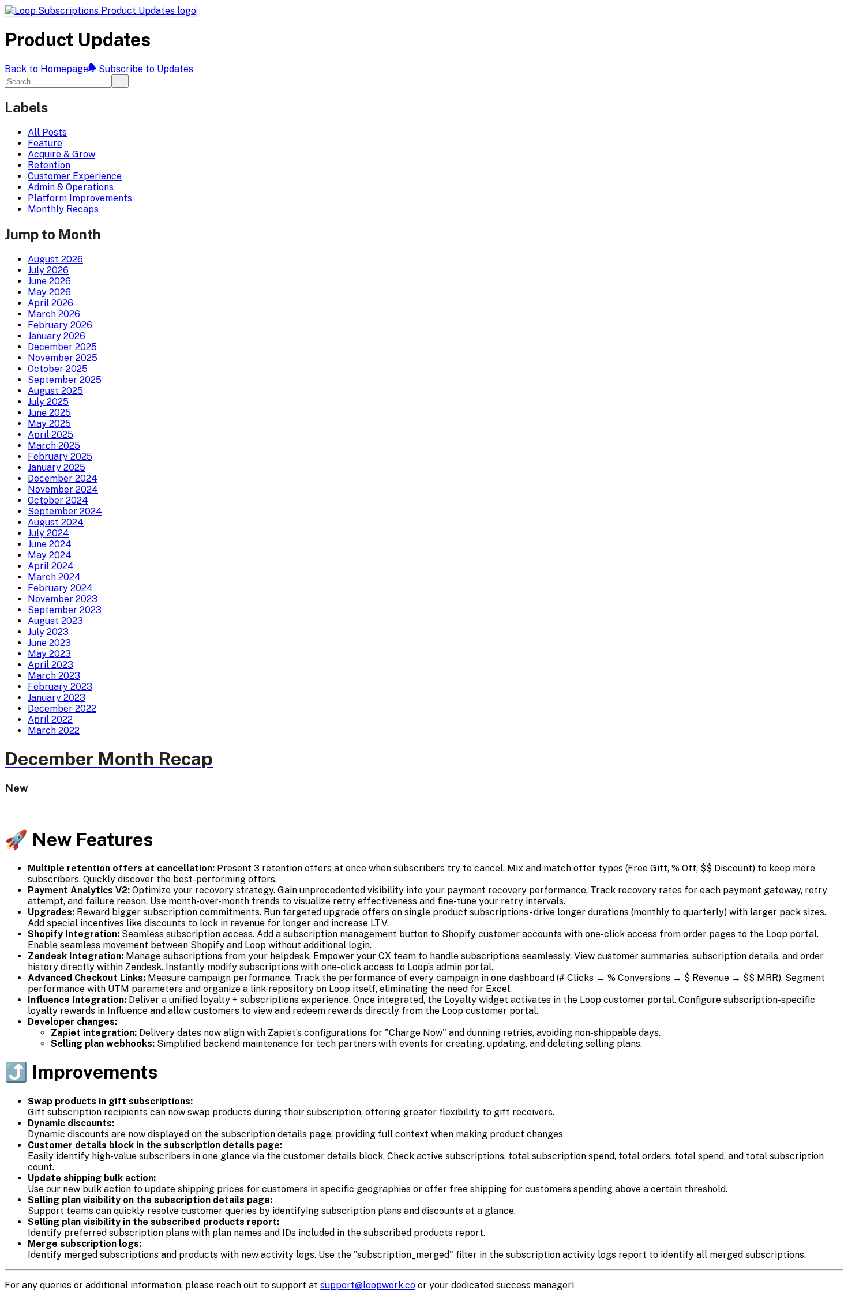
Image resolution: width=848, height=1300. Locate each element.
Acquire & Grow (61, 154)
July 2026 (48, 270)
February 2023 (60, 686)
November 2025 (62, 357)
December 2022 (62, 708)
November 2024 (63, 489)
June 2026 (49, 281)
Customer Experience (75, 176)
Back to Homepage (46, 68)
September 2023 (65, 609)
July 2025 (48, 401)
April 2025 (50, 434)
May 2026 (49, 292)
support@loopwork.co (367, 1285)
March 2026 (54, 314)
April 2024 (51, 566)
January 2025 (56, 467)
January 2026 (56, 335)
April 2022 (50, 719)
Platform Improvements (80, 198)
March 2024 (54, 577)
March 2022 (54, 730)
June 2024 (50, 544)
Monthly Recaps (63, 209)
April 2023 (50, 664)
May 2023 (49, 653)
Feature (45, 143)
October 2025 (58, 368)
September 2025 (65, 379)
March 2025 (54, 445)
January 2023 (56, 697)
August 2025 (55, 390)
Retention (49, 165)
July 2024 (48, 533)
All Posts (47, 132)
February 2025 (60, 456)
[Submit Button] (120, 81)
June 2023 (49, 642)
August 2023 (55, 620)
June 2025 (49, 412)
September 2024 (65, 511)
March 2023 (54, 675)
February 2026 (60, 325)
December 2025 (62, 346)
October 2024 (58, 500)
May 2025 (49, 423)
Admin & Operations (71, 187)
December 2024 (62, 478)
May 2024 (50, 555)
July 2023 (48, 631)
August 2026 (55, 259)
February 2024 (60, 588)
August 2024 (56, 522)
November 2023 (62, 598)
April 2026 (50, 303)
